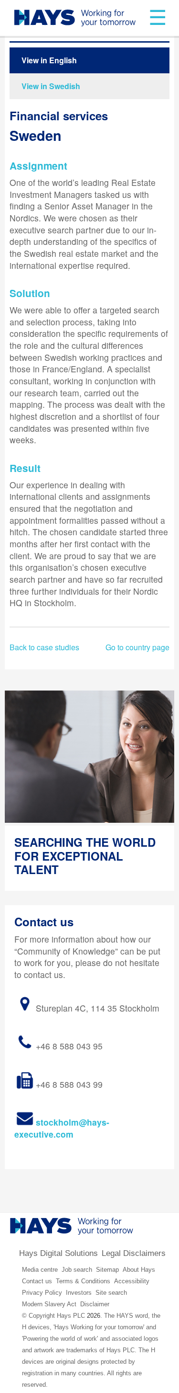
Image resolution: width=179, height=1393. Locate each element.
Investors (79, 1292)
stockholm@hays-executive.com (61, 1128)
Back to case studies (44, 647)
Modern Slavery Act (49, 1304)
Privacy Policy (42, 1292)
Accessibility (131, 1281)
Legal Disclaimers (134, 1253)
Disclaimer (94, 1304)
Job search (77, 1269)
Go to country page (137, 647)
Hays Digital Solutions (58, 1253)
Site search (111, 1292)
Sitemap (107, 1269)
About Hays (139, 1269)
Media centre (40, 1269)
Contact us (37, 1281)
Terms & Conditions (83, 1281)
